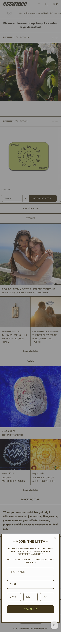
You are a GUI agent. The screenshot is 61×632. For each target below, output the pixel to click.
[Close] (55, 538)
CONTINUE (30, 609)
